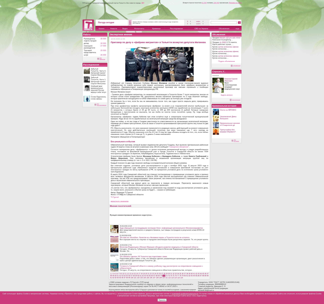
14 (132, 274)
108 (157, 278)
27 (162, 274)
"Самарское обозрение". (179, 147)
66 (152, 276)
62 (143, 276)
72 (167, 276)
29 (167, 274)
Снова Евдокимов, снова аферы (98, 98)
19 (144, 274)
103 (141, 278)
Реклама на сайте (235, 3)
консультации (236, 100)
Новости (113, 29)
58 (134, 276)
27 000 (103, 46)
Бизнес (102, 29)
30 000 (103, 43)
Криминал (156, 29)
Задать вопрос (227, 95)
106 (151, 278)
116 (181, 278)
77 (178, 276)
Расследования (176, 29)
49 (113, 276)
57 (131, 276)
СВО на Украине (201, 29)
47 (208, 274)
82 (189, 276)
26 (160, 274)
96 (122, 278)
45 (203, 274)
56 (129, 276)
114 (175, 278)
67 (154, 276)
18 (142, 274)
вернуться (115, 201)
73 (169, 276)
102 (138, 278)
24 (155, 274)
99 (129, 278)
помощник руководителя (89, 47)
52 (120, 276)
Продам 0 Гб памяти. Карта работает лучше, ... (224, 43)
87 (201, 276)
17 (139, 274)
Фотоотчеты (139, 29)
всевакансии (102, 58)
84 (194, 276)
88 (203, 276)
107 (154, 278)
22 (151, 274)
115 (178, 278)
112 (169, 278)
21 (148, 274)
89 (205, 276)
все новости (136, 23)
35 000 (103, 39)
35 (180, 274)
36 (183, 274)
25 (157, 274)
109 (160, 278)
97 (125, 278)
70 (161, 276)
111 (166, 278)
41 (194, 274)
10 (123, 274)
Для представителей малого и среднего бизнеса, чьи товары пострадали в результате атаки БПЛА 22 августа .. (162, 230)
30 (169, 274)
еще (237, 29)
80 (185, 276)
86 (198, 276)
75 (173, 276)
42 (196, 274)
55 (127, 276)
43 (198, 274)
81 (187, 276)
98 (127, 278)
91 (111, 278)
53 (122, 276)
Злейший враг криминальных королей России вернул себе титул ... (98, 90)
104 (144, 278)
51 (118, 276)
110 (163, 278)
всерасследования (101, 104)
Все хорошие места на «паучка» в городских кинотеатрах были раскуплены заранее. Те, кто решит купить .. (164, 239)
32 (173, 274)
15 (135, 274)
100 (132, 278)
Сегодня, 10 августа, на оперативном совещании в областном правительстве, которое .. (161, 268)
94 (118, 278)
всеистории (236, 140)
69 (159, 276)
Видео (125, 29)
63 (145, 276)
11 (126, 274)
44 (201, 274)
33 (176, 274)
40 (192, 274)
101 (135, 278)
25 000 (103, 50)
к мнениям (124, 201)
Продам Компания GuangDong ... (226, 39)
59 (136, 276)
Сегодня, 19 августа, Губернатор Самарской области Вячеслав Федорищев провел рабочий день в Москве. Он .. (161, 249)
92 (113, 278)
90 (208, 276)
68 (156, 276)
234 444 (216, 3)
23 (153, 274)
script (86, 55)
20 (146, 274)
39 (189, 274)
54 (125, 276)
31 (171, 274)
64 (147, 276)
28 (164, 274)
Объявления (224, 29)
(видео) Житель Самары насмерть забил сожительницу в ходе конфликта (155, 22)
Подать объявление (226, 61)
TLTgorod (115, 197)
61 (140, 276)
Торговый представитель (90, 51)
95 (120, 278)
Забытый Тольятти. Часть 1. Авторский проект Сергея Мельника (98, 80)
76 (176, 276)
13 (130, 274)
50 (115, 276)
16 (137, 274)
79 (183, 276)
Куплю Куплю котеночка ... (225, 48)
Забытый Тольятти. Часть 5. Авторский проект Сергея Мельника (98, 72)
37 (185, 274)
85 (196, 276)
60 (138, 276)
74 (171, 276)
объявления (236, 65)
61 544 (204, 3)
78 (180, 276)
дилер (86, 43)
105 (147, 278)
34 (178, 274)
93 (115, 278)
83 (192, 276)
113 (172, 278)
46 (205, 274)
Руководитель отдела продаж (90, 40)
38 (187, 274)
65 (150, 276)
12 (128, 274)
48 (111, 276)
